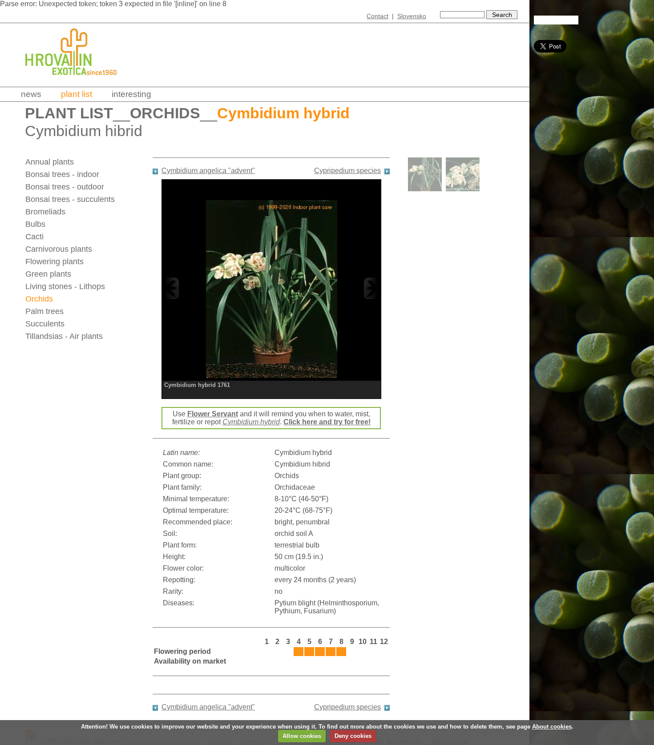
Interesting (131, 94)
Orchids (165, 113)
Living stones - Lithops (65, 286)
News (31, 94)
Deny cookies (353, 736)
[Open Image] (271, 288)
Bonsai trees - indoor (62, 174)
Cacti (34, 236)
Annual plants (49, 161)
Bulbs (35, 224)
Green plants (48, 274)
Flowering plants (54, 261)
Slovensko (411, 16)
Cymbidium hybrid (251, 422)
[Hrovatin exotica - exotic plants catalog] (78, 81)
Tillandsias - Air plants (64, 336)
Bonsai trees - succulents (70, 199)
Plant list (76, 94)
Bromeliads (45, 211)
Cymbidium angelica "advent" (208, 170)
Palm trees (44, 311)
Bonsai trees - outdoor (64, 186)
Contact (377, 16)
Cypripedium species (347, 170)
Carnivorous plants (58, 249)
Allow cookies (302, 736)
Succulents (45, 323)
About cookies (552, 726)
